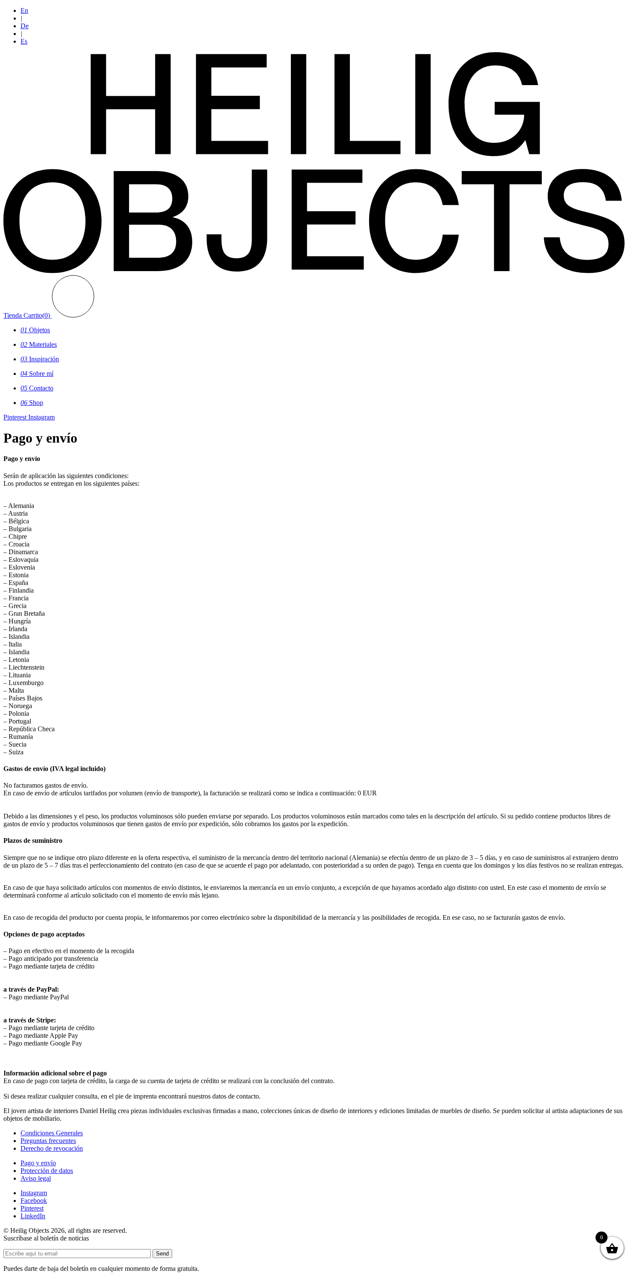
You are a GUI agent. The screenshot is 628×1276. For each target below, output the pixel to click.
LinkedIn (33, 1216)
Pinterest (32, 1208)
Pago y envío (38, 1163)
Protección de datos (47, 1170)
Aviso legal (36, 1178)
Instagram (34, 1192)
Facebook (34, 1200)
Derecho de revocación (52, 1148)
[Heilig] (314, 271)
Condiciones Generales (52, 1133)
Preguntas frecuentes (48, 1140)
